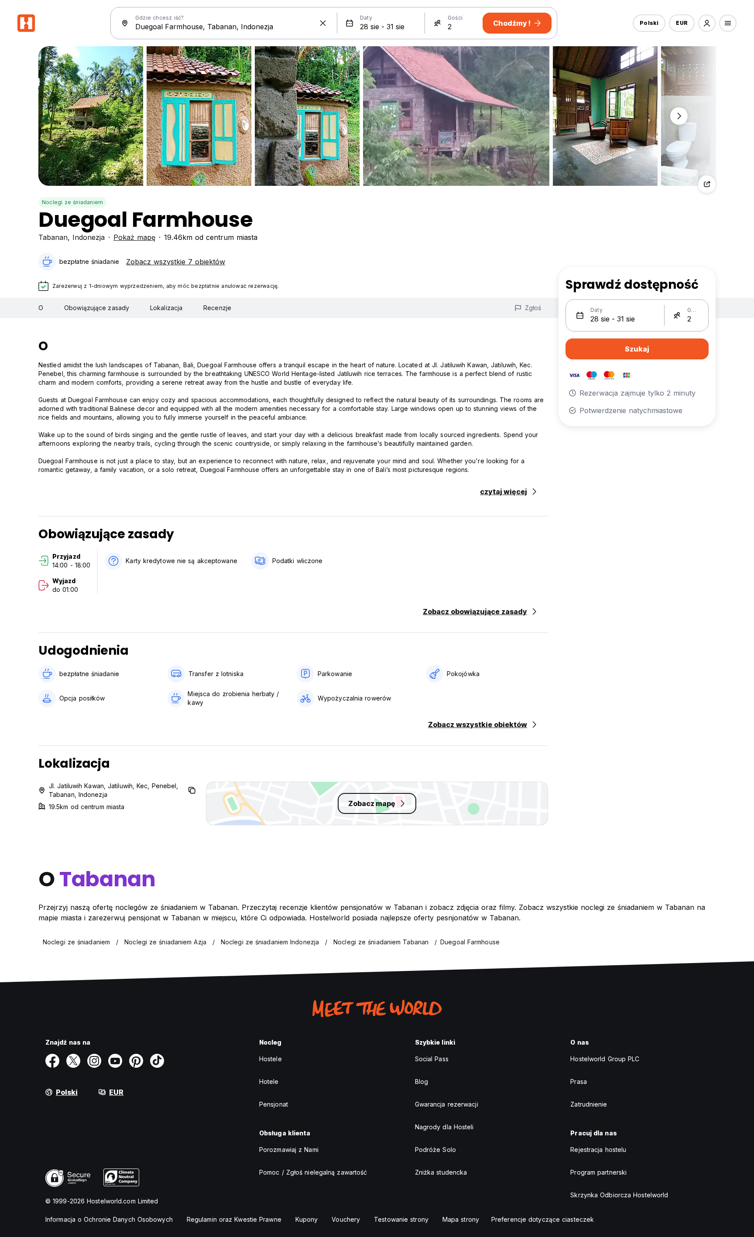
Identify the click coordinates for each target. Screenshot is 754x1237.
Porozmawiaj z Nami (289, 1149)
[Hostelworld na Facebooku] (52, 1061)
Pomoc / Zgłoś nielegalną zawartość (313, 1172)
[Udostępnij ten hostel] (707, 184)
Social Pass (432, 1059)
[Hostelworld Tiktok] (157, 1061)
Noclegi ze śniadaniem (72, 202)
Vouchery (346, 1219)
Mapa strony (460, 1219)
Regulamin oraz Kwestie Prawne (234, 1219)
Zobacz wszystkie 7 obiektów (175, 261)
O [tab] (40, 307)
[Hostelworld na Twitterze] (73, 1061)
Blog (421, 1081)
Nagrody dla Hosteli (444, 1127)
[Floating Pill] (679, 116)
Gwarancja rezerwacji (446, 1104)
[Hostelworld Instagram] (94, 1061)
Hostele (270, 1059)
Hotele (269, 1081)
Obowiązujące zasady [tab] (96, 307)
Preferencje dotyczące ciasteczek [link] (542, 1219)
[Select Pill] (707, 23)
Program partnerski (598, 1172)
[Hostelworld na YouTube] (115, 1061)
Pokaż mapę (134, 237)
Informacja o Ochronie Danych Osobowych (109, 1219)
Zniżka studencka (441, 1172)
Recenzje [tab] (217, 307)
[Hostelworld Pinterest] (136, 1061)
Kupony (306, 1219)
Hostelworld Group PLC (604, 1059)
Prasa (578, 1081)
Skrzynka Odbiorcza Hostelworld (619, 1195)
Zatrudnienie (588, 1104)
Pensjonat (273, 1104)
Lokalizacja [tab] (166, 307)
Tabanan (53, 237)
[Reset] (322, 23)
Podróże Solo (435, 1149)
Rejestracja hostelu (598, 1149)
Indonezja (88, 237)
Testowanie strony (401, 1219)
